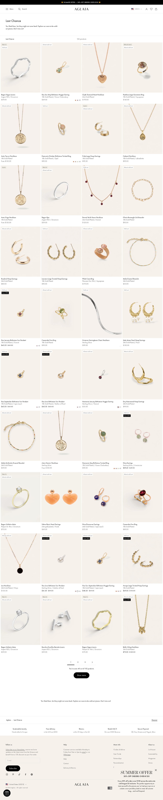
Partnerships (117, 758)
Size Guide (117, 754)
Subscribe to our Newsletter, (15, 749)
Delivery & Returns (69, 768)
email (84, 752)
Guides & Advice (119, 749)
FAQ (65, 759)
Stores (150, 763)
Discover (154, 720)
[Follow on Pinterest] (13, 774)
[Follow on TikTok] (19, 774)
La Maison (151, 749)
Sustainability (152, 754)
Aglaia (8, 720)
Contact (66, 763)
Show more (81, 675)
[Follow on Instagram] (7, 774)
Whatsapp (66, 754)
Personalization (118, 763)
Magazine (151, 758)
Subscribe (13, 768)
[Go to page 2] (92, 662)
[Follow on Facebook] (25, 774)
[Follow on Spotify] (32, 774)
